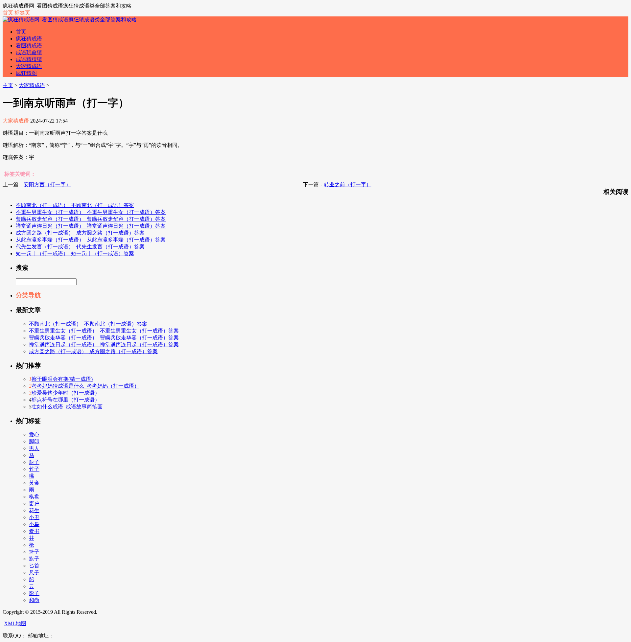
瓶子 (34, 462)
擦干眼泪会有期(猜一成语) (62, 379)
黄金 (34, 483)
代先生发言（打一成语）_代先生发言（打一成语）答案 (80, 246)
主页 (8, 85)
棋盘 (34, 496)
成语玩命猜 (29, 52)
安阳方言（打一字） (47, 184)
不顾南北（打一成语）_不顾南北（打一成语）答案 (75, 205)
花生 (34, 510)
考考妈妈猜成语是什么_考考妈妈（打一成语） (85, 386)
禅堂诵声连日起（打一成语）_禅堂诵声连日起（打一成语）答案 (91, 226)
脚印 (34, 441)
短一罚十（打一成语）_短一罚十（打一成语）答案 (75, 253)
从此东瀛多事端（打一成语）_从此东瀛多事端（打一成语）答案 (91, 239)
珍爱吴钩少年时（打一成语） (66, 393)
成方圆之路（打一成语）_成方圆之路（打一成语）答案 (80, 233)
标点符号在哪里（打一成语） (66, 399)
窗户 (34, 503)
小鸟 (34, 524)
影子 (34, 593)
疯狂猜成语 (29, 38)
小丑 (34, 517)
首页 (8, 12)
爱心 (34, 434)
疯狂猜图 (26, 73)
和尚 (34, 600)
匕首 (34, 565)
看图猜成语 (29, 45)
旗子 (34, 559)
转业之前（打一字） (347, 184)
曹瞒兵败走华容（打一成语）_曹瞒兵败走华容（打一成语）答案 (91, 219)
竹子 (34, 469)
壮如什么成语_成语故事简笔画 (67, 406)
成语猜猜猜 (29, 59)
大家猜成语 (29, 66)
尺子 (34, 572)
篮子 (34, 552)
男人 (34, 448)
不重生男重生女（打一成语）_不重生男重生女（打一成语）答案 (91, 212)
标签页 (22, 12)
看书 (34, 531)
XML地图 (15, 623)
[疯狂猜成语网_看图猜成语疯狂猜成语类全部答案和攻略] (70, 19)
